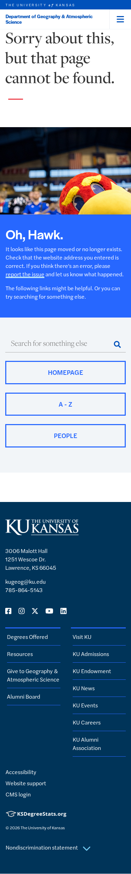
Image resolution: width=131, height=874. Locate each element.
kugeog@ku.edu (25, 581)
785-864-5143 (24, 590)
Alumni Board (23, 696)
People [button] (65, 435)
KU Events (85, 705)
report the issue (25, 274)
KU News (84, 688)
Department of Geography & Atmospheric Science (49, 19)
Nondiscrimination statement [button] (42, 847)
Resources (20, 654)
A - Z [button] (65, 404)
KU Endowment (92, 671)
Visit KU (82, 637)
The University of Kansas (43, 827)
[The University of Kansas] (42, 532)
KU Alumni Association (87, 743)
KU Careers (87, 722)
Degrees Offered (27, 637)
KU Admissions (91, 654)
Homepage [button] (65, 372)
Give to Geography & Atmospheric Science (33, 675)
